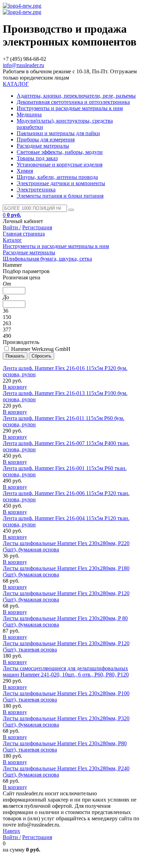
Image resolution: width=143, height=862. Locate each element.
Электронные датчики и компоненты (61, 183)
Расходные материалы (43, 146)
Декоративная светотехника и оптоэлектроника (73, 102)
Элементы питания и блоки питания (60, 196)
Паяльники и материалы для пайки (58, 133)
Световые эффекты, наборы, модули (60, 152)
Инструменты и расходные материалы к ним (70, 108)
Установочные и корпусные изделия (59, 164)
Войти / (12, 227)
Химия (25, 171)
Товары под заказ (37, 158)
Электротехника (36, 189)
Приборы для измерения (46, 139)
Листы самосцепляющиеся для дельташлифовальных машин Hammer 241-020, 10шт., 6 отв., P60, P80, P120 (66, 671)
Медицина (29, 114)
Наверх (11, 831)
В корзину (15, 387)
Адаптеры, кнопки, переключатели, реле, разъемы (76, 96)
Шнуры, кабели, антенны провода (57, 177)
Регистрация (37, 227)
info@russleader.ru (23, 65)
